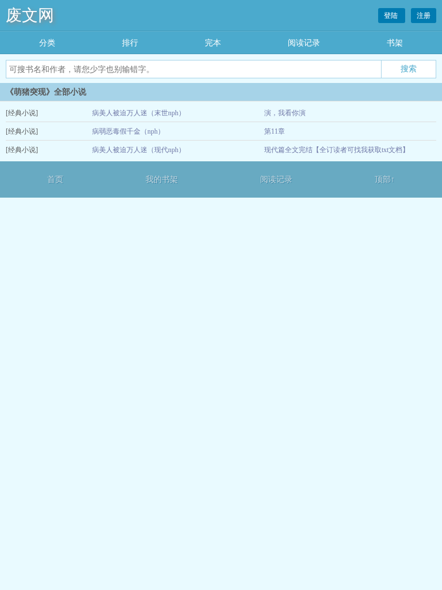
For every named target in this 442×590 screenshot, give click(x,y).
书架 (395, 43)
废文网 (30, 15)
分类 (47, 43)
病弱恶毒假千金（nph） (128, 131)
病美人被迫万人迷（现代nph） (138, 150)
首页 (55, 179)
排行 (130, 43)
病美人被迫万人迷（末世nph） (138, 113)
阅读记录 (304, 43)
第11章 (274, 131)
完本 (213, 43)
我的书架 (162, 179)
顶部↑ (385, 179)
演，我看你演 (285, 113)
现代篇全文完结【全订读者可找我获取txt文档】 (336, 150)
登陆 (391, 16)
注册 (423, 16)
